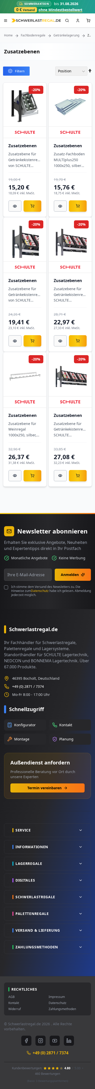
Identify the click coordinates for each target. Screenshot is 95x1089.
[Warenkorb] (32, 206)
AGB (11, 997)
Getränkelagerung (66, 35)
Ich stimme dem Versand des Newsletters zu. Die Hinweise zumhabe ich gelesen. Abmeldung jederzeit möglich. (51, 591)
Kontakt (13, 1003)
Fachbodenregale (33, 35)
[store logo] (36, 20)
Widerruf (14, 1009)
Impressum (57, 997)
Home (8, 35)
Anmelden (70, 574)
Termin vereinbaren (44, 787)
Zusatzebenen (22, 145)
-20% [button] (36, 89)
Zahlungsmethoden (62, 1009)
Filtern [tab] (20, 71)
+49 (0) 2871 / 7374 (28, 686)
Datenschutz (40, 591)
